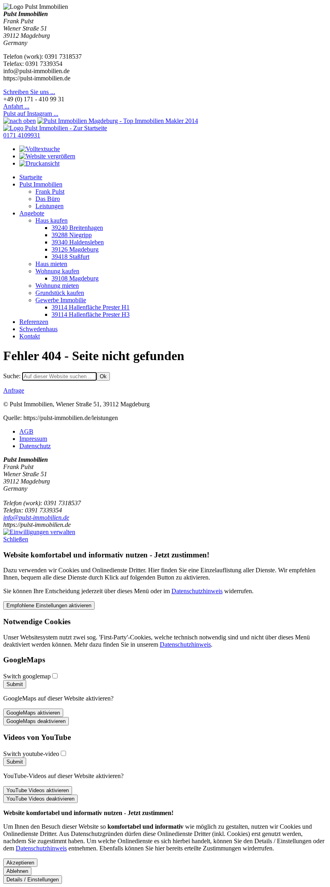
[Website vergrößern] (47, 156)
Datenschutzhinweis (197, 591)
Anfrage (13, 390)
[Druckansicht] (39, 163)
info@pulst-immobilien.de (36, 517)
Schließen (15, 539)
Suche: (12, 376)
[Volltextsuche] (39, 148)
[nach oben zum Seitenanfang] (19, 120)
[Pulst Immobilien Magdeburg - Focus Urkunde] (117, 120)
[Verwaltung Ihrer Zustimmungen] (39, 532)
